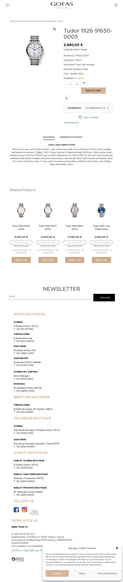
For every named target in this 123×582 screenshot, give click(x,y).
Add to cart (93, 90)
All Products (16, 21)
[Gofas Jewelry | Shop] (62, 5)
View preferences (107, 573)
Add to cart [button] (21, 260)
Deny (82, 573)
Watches (27, 21)
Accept (57, 573)
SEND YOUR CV (19, 527)
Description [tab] (49, 137)
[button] (117, 548)
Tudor (35, 21)
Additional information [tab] (71, 137)
